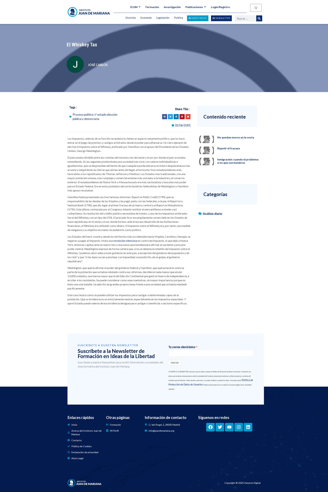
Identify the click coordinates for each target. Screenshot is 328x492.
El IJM (134, 7)
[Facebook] (210, 427)
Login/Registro (220, 7)
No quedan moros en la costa (235, 137)
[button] (164, 116)
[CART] (256, 8)
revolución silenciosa (125, 240)
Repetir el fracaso (228, 148)
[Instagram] (238, 427)
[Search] (259, 18)
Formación (152, 7)
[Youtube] (229, 427)
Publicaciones (194, 7)
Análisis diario (212, 214)
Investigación (172, 7)
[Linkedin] (248, 427)
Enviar (175, 362)
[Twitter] (220, 427)
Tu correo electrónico (181, 347)
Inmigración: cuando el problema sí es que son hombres (237, 161)
